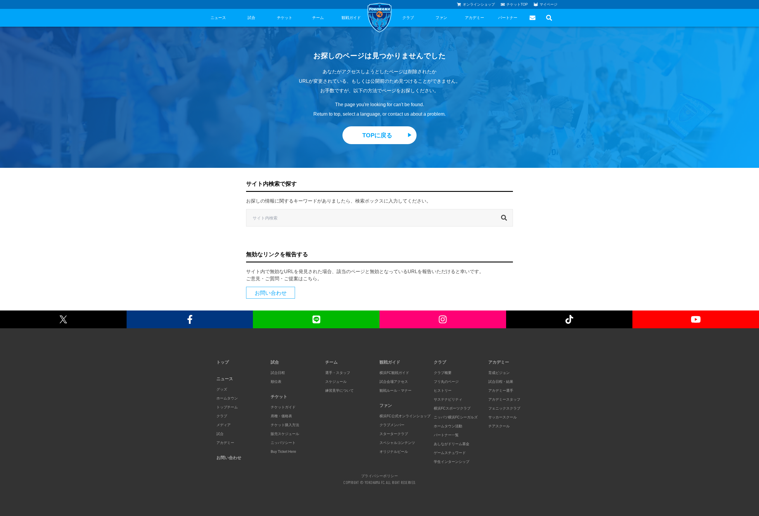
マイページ (548, 4)
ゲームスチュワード (450, 453)
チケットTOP (517, 4)
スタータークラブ (394, 434)
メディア (223, 425)
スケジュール (336, 382)
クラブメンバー (392, 425)
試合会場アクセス (394, 382)
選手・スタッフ (337, 373)
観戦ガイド (351, 17)
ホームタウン (227, 398)
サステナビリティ (448, 399)
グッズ (221, 389)
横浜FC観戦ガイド (394, 373)
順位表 (276, 382)
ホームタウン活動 (448, 426)
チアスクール (499, 426)
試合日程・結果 (500, 382)
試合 (251, 17)
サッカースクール (502, 417)
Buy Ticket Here (283, 452)
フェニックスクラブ (504, 408)
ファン (441, 17)
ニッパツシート (283, 443)
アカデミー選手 (500, 390)
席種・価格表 (281, 416)
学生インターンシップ (451, 462)
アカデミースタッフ (504, 399)
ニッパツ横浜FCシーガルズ (456, 417)
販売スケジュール (285, 434)
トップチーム (227, 407)
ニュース (218, 17)
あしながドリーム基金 (451, 444)
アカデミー (474, 17)
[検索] (505, 218)
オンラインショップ (479, 4)
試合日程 (278, 373)
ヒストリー (443, 390)
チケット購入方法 (285, 425)
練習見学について (339, 390)
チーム (318, 17)
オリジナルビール (394, 452)
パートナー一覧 (446, 435)
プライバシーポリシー (379, 476)
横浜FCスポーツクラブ (452, 408)
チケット (284, 17)
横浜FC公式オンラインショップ (405, 416)
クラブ (408, 17)
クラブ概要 (443, 373)
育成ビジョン (499, 373)
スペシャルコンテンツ (397, 443)
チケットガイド (283, 407)
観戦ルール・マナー (396, 390)
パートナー (507, 17)
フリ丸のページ (446, 382)
